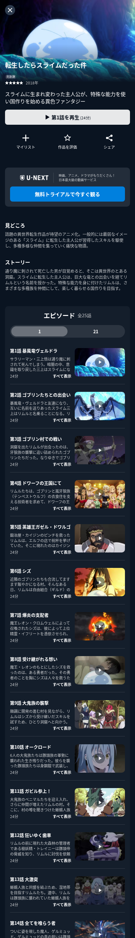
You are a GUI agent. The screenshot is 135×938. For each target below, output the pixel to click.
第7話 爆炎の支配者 (29, 615)
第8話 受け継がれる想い (33, 659)
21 (95, 331)
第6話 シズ (20, 571)
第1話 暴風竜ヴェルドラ (33, 350)
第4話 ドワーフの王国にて (36, 483)
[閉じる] (10, 10)
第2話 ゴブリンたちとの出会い (40, 395)
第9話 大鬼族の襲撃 (29, 703)
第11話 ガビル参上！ (30, 791)
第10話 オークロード (30, 747)
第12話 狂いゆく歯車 (30, 835)
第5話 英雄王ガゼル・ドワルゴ (40, 526)
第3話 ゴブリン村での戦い (36, 439)
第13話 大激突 (24, 879)
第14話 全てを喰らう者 (33, 923)
